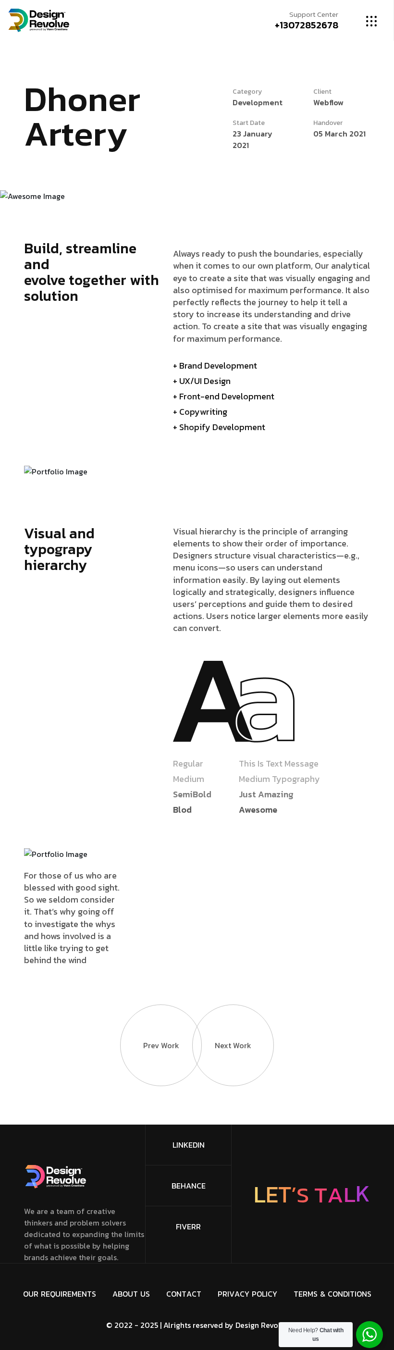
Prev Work (161, 1045)
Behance (189, 1185)
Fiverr (188, 1226)
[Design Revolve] (38, 19)
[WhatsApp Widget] (369, 1334)
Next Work (233, 1045)
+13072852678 (306, 25)
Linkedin (188, 1145)
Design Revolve (261, 1325)
